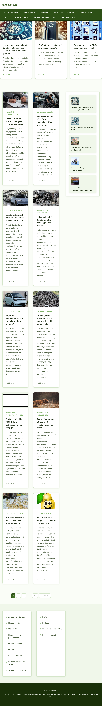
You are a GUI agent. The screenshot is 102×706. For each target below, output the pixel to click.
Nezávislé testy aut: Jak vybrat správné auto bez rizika (15, 520)
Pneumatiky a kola (21, 17)
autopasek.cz (9, 4)
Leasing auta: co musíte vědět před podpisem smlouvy (14, 121)
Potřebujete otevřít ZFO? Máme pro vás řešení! (85, 46)
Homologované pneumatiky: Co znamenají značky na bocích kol (45, 320)
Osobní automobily (86, 12)
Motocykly (44, 12)
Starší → (44, 595)
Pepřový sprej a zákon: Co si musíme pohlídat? (50, 46)
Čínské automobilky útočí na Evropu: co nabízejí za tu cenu (15, 217)
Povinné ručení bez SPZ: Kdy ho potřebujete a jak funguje (14, 423)
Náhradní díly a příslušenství (64, 12)
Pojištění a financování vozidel (45, 17)
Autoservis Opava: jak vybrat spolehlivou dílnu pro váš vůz (45, 120)
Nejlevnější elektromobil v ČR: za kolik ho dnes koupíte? (15, 320)
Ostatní (6, 17)
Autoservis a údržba (11, 12)
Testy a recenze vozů (69, 17)
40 (35, 595)
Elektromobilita (29, 12)
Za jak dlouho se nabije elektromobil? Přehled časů (46, 520)
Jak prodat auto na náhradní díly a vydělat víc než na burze (45, 423)
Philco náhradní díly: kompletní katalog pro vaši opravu (44, 221)
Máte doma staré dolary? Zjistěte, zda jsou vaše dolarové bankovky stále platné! (15, 49)
